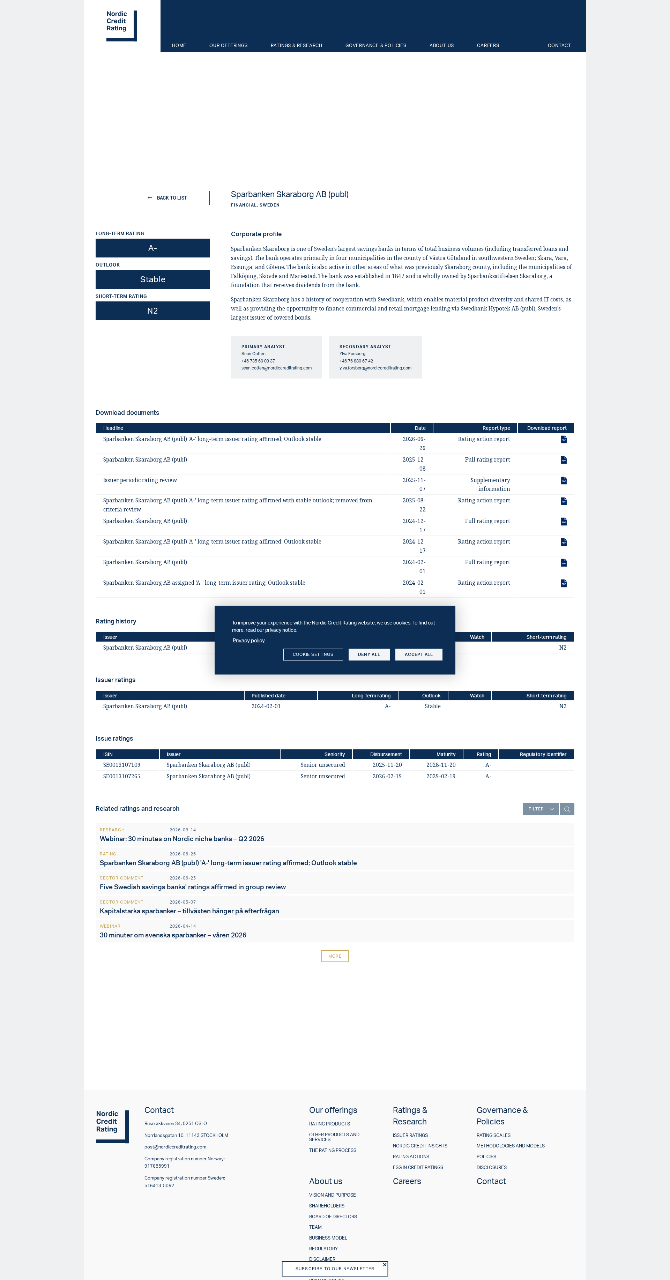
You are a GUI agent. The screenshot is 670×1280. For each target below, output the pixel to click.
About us (442, 45)
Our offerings (228, 45)
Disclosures (492, 1167)
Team (315, 1227)
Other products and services (334, 1137)
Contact (559, 45)
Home (179, 45)
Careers (488, 45)
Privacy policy (249, 640)
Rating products (329, 1123)
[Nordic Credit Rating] (122, 26)
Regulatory (323, 1248)
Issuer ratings (410, 1135)
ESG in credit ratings (418, 1167)
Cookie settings (313, 654)
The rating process (332, 1150)
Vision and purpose (332, 1195)
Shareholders (326, 1205)
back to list (172, 198)
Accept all (419, 654)
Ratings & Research (296, 45)
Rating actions (411, 1156)
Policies (486, 1156)
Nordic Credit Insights (420, 1145)
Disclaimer (322, 1259)
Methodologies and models (511, 1145)
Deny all (369, 654)
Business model (328, 1238)
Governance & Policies (376, 45)
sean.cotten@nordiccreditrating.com (276, 367)
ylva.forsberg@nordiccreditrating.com (375, 367)
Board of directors (333, 1216)
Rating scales (494, 1135)
